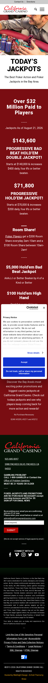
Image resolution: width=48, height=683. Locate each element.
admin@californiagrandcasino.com (20, 518)
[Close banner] (44, 308)
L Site (31, 650)
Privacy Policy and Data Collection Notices (24, 642)
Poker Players (13, 236)
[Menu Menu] (40, 9)
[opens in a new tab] (11, 556)
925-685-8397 (11, 459)
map (36, 650)
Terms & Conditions (16, 646)
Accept (24, 362)
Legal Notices (34, 646)
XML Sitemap (16, 650)
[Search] (34, 9)
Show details (33, 353)
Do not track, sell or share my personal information (24, 372)
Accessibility (34, 638)
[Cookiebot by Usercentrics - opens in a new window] (28, 308)
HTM (26, 650)
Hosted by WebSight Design (16, 675)
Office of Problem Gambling (17, 480)
